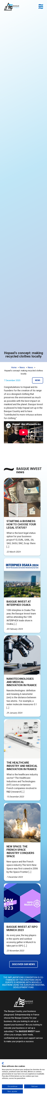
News (37, 380)
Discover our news (23, 964)
